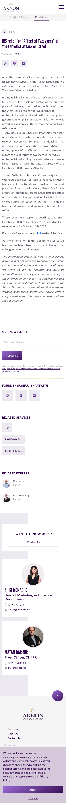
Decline (33, 798)
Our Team (13, 728)
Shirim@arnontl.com (19, 609)
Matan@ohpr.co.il (17, 667)
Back (12, 31)
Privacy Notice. (32, 368)
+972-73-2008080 (17, 663)
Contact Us (14, 738)
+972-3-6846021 (16, 605)
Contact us (33, 542)
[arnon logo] (11, 7)
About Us (13, 733)
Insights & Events (19, 17)
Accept (33, 789)
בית (3, 17)
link (39, 233)
